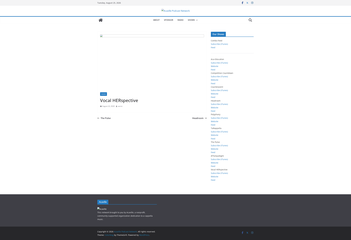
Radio (180, 20)
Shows (191, 20)
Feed (213, 47)
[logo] (102, 209)
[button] (196, 20)
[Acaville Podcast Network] (100, 20)
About (156, 20)
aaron (120, 106)
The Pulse (106, 118)
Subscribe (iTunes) (219, 44)
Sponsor (168, 20)
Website (214, 66)
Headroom (197, 118)
